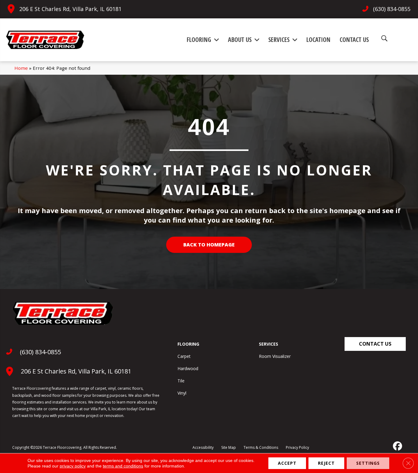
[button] (375, 344)
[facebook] (397, 446)
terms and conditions (123, 466)
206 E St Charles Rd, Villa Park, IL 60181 (70, 9)
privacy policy (73, 466)
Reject (326, 463)
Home (21, 68)
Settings (368, 463)
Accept (287, 463)
